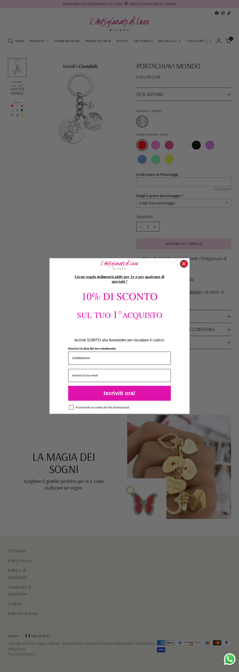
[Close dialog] (184, 264)
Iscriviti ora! (119, 393)
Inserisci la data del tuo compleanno (92, 348)
